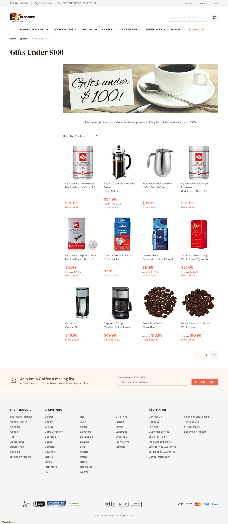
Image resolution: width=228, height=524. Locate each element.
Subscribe (204, 382)
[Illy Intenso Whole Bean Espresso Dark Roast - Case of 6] (198, 162)
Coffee (107, 29)
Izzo (82, 416)
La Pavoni (85, 431)
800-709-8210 (45, 3)
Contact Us (155, 416)
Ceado (48, 441)
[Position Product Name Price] (83, 136)
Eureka (49, 461)
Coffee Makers (63, 29)
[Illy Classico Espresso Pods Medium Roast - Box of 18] (82, 234)
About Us (154, 421)
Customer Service (159, 431)
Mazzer (84, 451)
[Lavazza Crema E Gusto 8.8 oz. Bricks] (121, 234)
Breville (49, 426)
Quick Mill (121, 416)
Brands (175, 29)
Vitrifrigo (120, 446)
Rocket (119, 426)
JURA (83, 421)
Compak (50, 446)
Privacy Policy (192, 426)
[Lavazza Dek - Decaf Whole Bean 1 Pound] (159, 234)
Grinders (88, 29)
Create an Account (208, 3)
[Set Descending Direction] (97, 136)
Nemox (84, 461)
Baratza (49, 416)
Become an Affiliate (195, 431)
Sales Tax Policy (158, 436)
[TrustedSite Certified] (73, 504)
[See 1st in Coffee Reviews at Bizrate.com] (56, 504)
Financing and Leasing (197, 416)
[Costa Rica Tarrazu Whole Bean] (159, 302)
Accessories (129, 29)
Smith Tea (121, 436)
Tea (12, 436)
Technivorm (122, 441)
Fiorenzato (51, 466)
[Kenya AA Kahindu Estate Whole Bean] (198, 302)
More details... (73, 207)
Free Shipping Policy (160, 441)
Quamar (84, 471)
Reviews (153, 426)
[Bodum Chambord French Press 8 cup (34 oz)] (121, 162)
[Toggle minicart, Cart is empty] (214, 17)
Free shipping (21, 3)
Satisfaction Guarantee (162, 451)
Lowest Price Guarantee (162, 446)
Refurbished (154, 29)
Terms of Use (191, 421)
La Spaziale (86, 436)
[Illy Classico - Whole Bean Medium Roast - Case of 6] (82, 162)
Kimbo (83, 426)
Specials (198, 29)
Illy (46, 471)
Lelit (82, 446)
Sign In (188, 3)
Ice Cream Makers (20, 456)
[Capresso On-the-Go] (82, 302)
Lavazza (84, 441)
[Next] (214, 355)
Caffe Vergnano (54, 431)
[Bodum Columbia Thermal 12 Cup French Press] (159, 162)
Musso (84, 456)
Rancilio (119, 421)
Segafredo (121, 431)
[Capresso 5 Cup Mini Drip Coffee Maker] (121, 302)
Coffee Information (159, 456)
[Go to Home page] (22, 17)
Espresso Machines (32, 29)
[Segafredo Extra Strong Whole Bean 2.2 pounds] (198, 234)
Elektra (49, 456)
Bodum (49, 421)
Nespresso (86, 466)
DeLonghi (50, 451)
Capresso (50, 436)
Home (13, 38)
